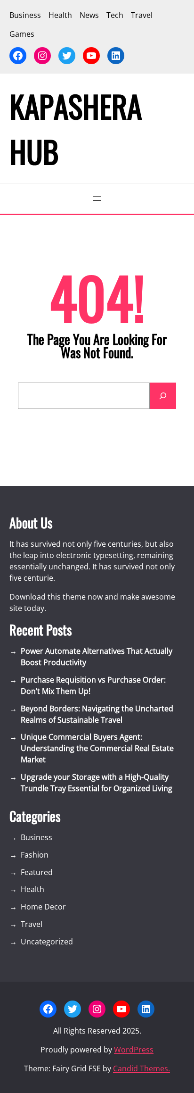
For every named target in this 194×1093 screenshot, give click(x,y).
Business (36, 837)
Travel (31, 924)
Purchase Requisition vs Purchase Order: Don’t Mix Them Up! (93, 685)
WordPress (134, 1049)
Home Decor (43, 906)
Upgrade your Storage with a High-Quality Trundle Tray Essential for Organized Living (96, 782)
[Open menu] (97, 198)
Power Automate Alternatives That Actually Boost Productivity (96, 656)
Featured (37, 872)
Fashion (34, 855)
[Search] (163, 396)
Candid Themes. (141, 1068)
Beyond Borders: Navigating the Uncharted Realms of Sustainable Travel (97, 714)
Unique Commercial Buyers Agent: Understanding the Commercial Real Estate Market (97, 748)
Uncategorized (47, 941)
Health (32, 889)
